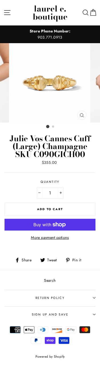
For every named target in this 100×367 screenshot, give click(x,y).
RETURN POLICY (50, 298)
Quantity (50, 182)
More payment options (50, 237)
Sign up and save (50, 314)
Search (50, 280)
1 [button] (47, 126)
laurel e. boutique (50, 12)
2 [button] (53, 126)
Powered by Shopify (50, 356)
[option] (50, 34)
